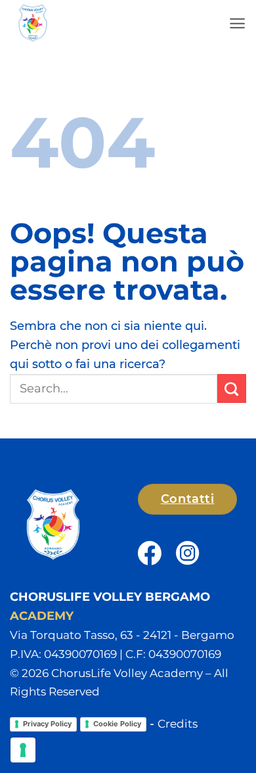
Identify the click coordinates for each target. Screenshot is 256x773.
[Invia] (231, 388)
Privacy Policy (47, 723)
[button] (237, 23)
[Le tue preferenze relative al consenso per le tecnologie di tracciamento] (23, 750)
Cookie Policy (117, 723)
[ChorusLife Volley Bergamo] (82, 23)
